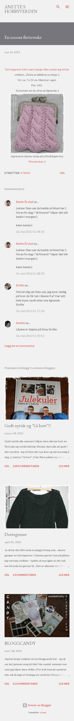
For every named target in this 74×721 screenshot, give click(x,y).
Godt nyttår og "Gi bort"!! (28, 425)
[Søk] (58, 7)
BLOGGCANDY (20, 643)
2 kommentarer (24, 574)
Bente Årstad (24, 201)
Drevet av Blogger (39, 705)
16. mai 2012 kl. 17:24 (30, 311)
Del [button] (62, 172)
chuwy (43, 712)
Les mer (64, 466)
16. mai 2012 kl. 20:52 (30, 335)
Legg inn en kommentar (20, 345)
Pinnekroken (36, 161)
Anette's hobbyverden (21, 9)
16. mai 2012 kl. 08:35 (30, 231)
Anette (20, 323)
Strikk (25, 172)
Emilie (20, 285)
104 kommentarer (26, 466)
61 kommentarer (25, 683)
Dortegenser (16, 534)
